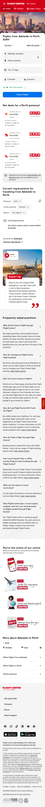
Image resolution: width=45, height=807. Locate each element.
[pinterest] (34, 726)
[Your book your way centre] (22, 565)
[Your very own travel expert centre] (22, 603)
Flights (8, 9)
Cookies (6, 787)
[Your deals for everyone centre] (22, 584)
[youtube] (28, 726)
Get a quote (31, 4)
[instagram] (11, 726)
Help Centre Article (18, 371)
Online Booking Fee (34, 175)
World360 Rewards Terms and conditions (18, 791)
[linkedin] (22, 726)
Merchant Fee (14, 177)
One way (8, 45)
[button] (12, 79)
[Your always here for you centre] (22, 622)
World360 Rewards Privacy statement (17, 794)
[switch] (24, 88)
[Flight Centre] (16, 4)
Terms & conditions (24, 787)
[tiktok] (16, 726)
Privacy (12, 787)
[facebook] (5, 726)
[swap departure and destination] (38, 57)
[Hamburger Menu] (4, 3)
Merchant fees (24, 768)
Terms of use (37, 787)
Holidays (20, 9)
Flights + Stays (34, 9)
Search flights (22, 95)
